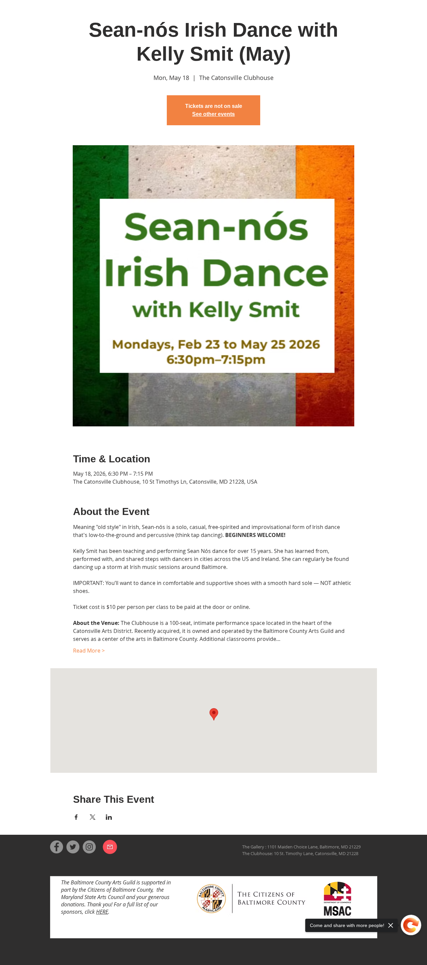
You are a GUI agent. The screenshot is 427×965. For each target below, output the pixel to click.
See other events (213, 114)
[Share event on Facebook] (76, 817)
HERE (102, 911)
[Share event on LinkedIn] (109, 817)
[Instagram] (89, 846)
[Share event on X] (92, 817)
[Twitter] (72, 846)
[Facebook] (56, 846)
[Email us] (110, 846)
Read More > (89, 650)
